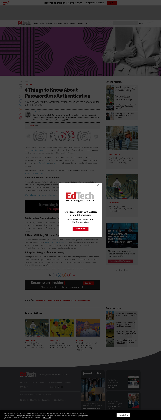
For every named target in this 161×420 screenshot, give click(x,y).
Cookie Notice (47, 418)
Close (98, 185)
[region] (80, 415)
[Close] (157, 414)
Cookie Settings (123, 415)
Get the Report (80, 229)
